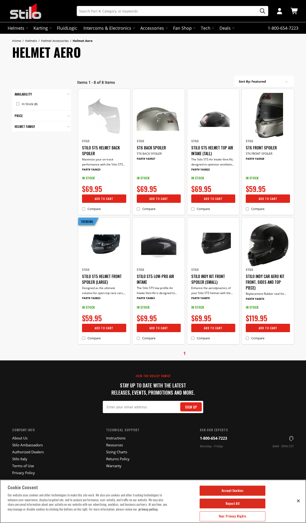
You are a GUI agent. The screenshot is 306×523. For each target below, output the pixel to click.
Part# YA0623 (91, 169)
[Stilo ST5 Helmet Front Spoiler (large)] (104, 244)
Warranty (113, 465)
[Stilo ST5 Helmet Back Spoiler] (104, 116)
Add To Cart (104, 199)
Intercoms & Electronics (107, 28)
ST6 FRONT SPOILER (261, 148)
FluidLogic (67, 28)
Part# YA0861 (146, 298)
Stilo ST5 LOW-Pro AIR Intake (155, 279)
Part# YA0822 (200, 169)
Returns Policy (118, 458)
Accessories (152, 28)
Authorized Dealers (28, 451)
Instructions (116, 438)
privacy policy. (148, 509)
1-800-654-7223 (213, 438)
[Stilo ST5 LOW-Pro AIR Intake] (159, 244)
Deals (225, 28)
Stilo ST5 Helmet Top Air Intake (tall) (212, 150)
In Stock (30, 104)
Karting (40, 28)
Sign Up (191, 406)
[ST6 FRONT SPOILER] (268, 116)
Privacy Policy (23, 472)
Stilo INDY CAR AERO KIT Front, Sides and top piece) (265, 282)
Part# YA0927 (146, 158)
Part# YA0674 (255, 299)
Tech (205, 28)
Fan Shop (182, 28)
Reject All (233, 503)
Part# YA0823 (91, 298)
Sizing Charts (116, 451)
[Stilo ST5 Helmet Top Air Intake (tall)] (213, 116)
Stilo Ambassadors (27, 445)
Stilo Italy (19, 458)
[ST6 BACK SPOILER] (159, 116)
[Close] (298, 500)
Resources (114, 445)
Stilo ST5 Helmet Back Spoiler (101, 150)
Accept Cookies (232, 490)
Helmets (16, 28)
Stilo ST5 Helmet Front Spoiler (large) (102, 279)
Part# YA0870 (200, 298)
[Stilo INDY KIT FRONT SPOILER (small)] (213, 244)
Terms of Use (23, 465)
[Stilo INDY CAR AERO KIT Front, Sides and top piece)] (268, 244)
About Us (19, 438)
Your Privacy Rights (232, 516)
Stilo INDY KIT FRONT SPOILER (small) (208, 279)
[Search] (260, 11)
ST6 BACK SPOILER (151, 148)
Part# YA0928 (255, 158)
